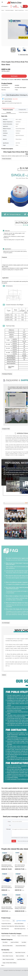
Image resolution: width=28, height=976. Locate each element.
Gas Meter (24, 942)
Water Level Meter (20, 956)
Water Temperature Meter (8, 959)
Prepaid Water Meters (6, 923)
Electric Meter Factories (8, 956)
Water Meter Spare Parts (20, 928)
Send (14, 841)
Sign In (3, 103)
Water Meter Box (5, 928)
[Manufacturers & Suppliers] (14, 2)
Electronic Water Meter (8, 945)
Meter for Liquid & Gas (19, 10)
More (2, 965)
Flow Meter (5, 942)
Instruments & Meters (9, 10)
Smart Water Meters (19, 923)
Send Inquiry (14, 76)
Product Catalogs (22, 920)
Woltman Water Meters (20, 926)
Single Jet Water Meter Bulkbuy (9, 962)
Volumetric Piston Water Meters (8, 926)
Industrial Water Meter (21, 945)
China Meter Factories (7, 952)
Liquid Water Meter (21, 959)
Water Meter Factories (20, 952)
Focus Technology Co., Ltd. (18, 970)
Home (2, 10)
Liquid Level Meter (15, 942)
